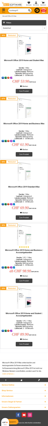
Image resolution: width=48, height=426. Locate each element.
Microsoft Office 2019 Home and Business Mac (24, 123)
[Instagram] (29, 415)
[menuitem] (3, 10)
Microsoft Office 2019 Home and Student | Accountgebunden (24, 314)
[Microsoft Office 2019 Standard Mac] (24, 171)
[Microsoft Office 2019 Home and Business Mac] (24, 108)
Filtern (8, 23)
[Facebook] (18, 415)
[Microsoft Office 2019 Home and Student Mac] (24, 45)
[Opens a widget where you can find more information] (10, 422)
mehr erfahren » (8, 374)
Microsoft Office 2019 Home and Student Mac (24, 60)
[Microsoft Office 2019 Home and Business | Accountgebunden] (24, 235)
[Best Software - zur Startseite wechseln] (12, 4)
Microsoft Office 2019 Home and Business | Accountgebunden (24, 251)
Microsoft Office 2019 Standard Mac (24, 187)
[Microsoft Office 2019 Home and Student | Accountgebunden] (24, 298)
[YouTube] (24, 415)
